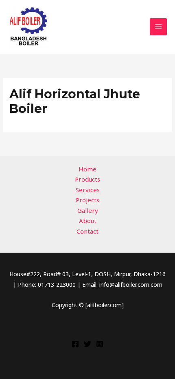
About (87, 221)
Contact (87, 231)
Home (87, 169)
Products (87, 179)
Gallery (87, 210)
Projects (87, 200)
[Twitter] (87, 344)
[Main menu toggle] (158, 27)
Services (88, 190)
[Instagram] (99, 344)
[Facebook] (75, 344)
